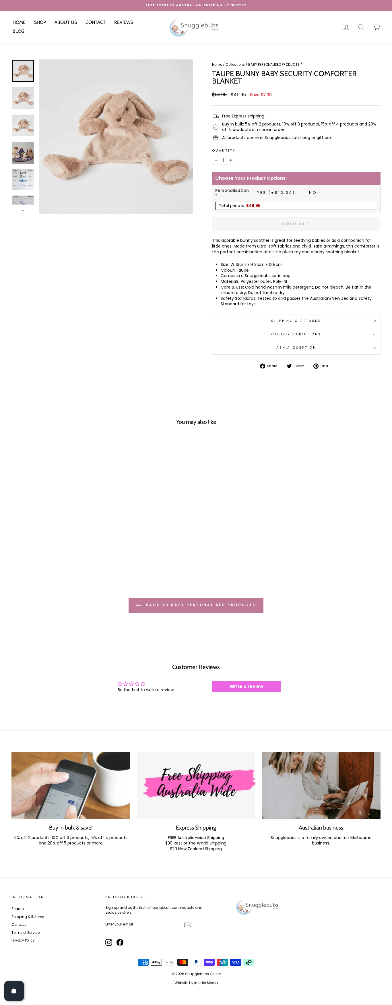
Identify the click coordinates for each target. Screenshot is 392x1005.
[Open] (14, 991)
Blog (18, 31)
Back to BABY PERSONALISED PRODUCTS (200, 604)
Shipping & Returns (296, 320)
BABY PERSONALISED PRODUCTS (274, 64)
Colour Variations (296, 334)
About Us (66, 22)
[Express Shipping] (196, 785)
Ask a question (296, 347)
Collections (235, 64)
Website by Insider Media (196, 982)
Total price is (240, 205)
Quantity (224, 150)
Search (17, 909)
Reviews (123, 22)
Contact (96, 22)
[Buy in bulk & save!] (70, 785)
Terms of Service (25, 932)
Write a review (246, 686)
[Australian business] (321, 785)
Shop (40, 22)
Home (19, 22)
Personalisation (232, 193)
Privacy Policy (23, 940)
